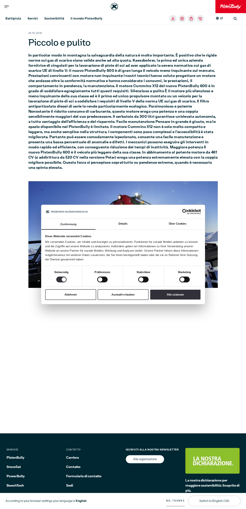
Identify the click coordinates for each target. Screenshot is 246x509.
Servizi (32, 18)
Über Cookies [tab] (177, 223)
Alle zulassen (175, 294)
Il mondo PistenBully (87, 18)
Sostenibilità (54, 18)
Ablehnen (70, 294)
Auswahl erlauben (123, 294)
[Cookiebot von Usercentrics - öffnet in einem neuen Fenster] (185, 211)
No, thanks (175, 501)
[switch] (102, 279)
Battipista (13, 18)
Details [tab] (123, 223)
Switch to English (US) (214, 501)
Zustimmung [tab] (68, 224)
